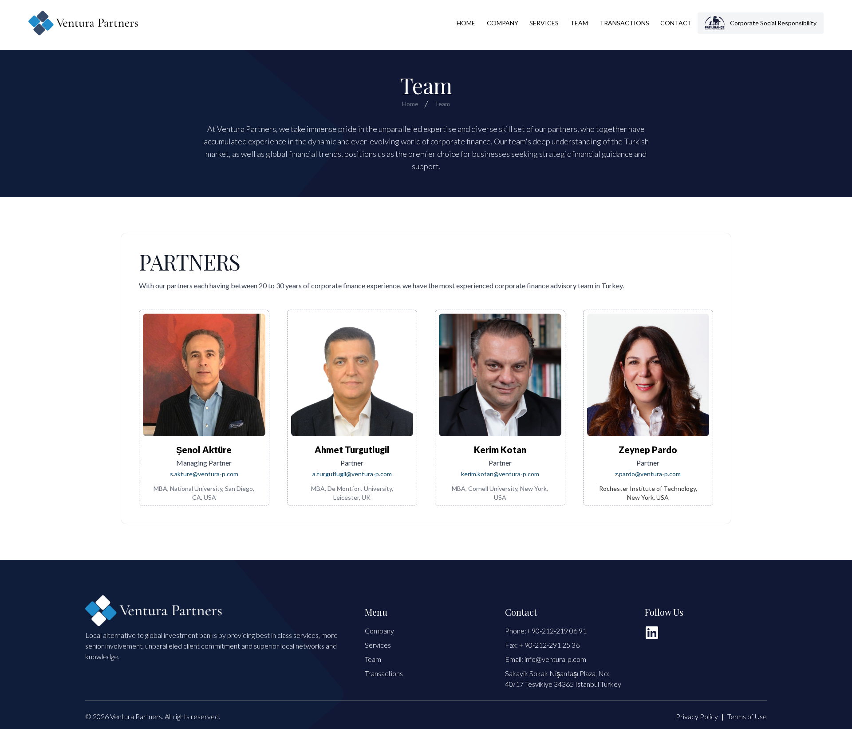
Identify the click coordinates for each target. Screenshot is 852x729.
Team (579, 23)
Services (544, 23)
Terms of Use (747, 716)
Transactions (624, 23)
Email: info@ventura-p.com (545, 659)
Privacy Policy (697, 716)
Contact (676, 23)
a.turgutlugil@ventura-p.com (352, 474)
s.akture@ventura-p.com (204, 474)
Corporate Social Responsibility (773, 23)
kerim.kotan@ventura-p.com (500, 474)
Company (502, 23)
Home (466, 23)
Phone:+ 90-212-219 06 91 (546, 630)
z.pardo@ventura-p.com (648, 474)
